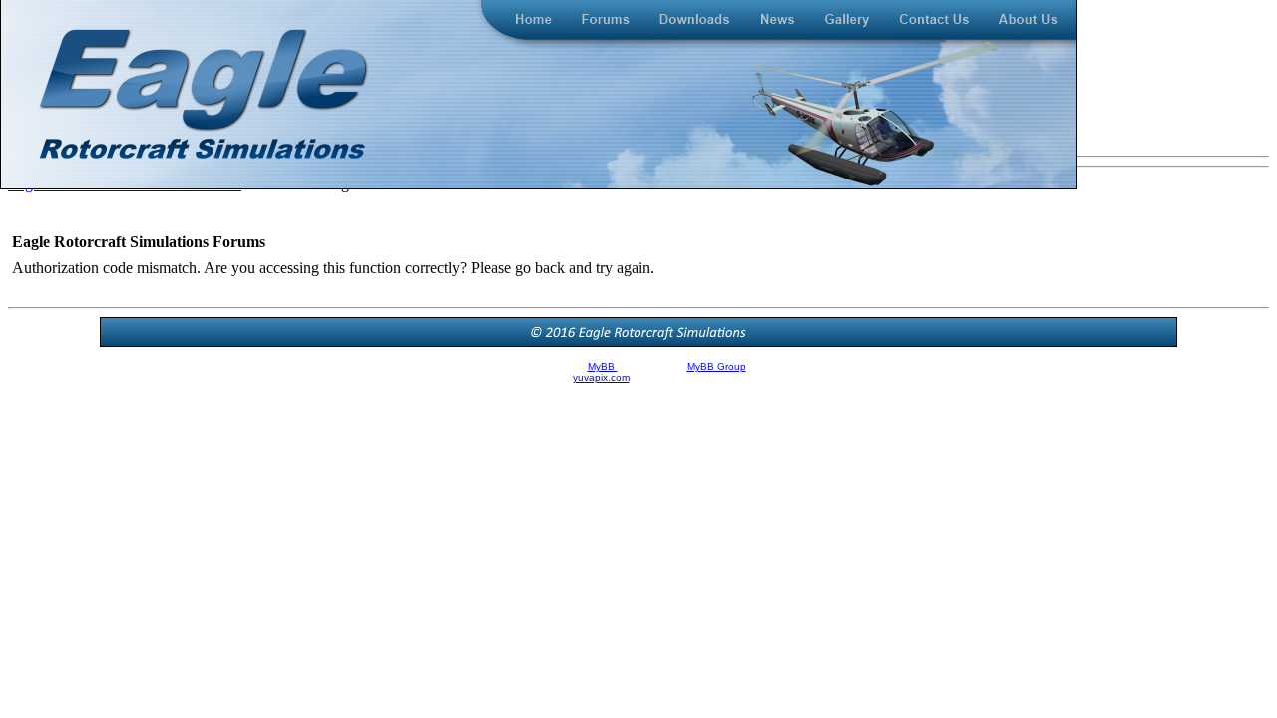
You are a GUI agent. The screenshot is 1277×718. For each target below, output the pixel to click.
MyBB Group (716, 366)
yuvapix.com (601, 377)
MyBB (603, 366)
